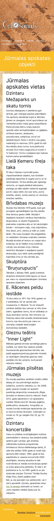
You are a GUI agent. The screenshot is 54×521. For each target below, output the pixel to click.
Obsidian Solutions (26, 512)
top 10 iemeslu (13, 486)
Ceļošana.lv (8, 509)
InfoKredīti (45, 515)
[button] (27, 6)
